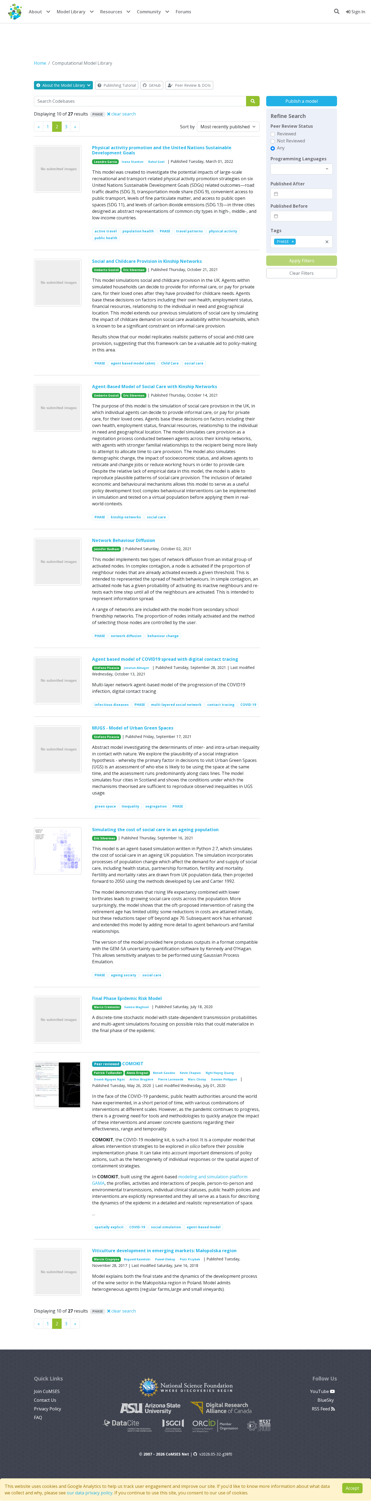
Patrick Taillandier (108, 1073)
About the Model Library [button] (63, 85)
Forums (183, 12)
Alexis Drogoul (137, 1073)
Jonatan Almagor (136, 668)
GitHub (154, 85)
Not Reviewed (291, 141)
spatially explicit (109, 1227)
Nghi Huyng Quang (220, 1073)
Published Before (289, 206)
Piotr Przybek (190, 1259)
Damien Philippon (224, 1079)
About (35, 12)
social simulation (166, 1227)
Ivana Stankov (132, 162)
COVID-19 (248, 704)
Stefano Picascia (106, 668)
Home (40, 63)
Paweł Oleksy (165, 1259)
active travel (106, 231)
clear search (123, 114)
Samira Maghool (136, 1007)
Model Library (71, 12)
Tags (276, 230)
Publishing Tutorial (119, 85)
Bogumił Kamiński (137, 1259)
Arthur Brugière (141, 1079)
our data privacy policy (89, 1493)
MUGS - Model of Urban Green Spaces (132, 728)
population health (138, 231)
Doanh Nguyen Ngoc (109, 1079)
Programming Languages (298, 158)
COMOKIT (132, 1064)
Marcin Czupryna (106, 1259)
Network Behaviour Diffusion (123, 540)
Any (281, 148)
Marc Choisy (197, 1079)
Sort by (187, 127)
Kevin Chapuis (190, 1073)
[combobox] (302, 169)
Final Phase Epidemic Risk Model (127, 998)
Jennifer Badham (106, 549)
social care (193, 363)
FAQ (38, 1417)
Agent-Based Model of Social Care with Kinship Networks (154, 387)
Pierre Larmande (170, 1079)
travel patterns (189, 231)
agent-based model (204, 1227)
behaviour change (163, 636)
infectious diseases (112, 704)
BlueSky (326, 1400)
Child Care (170, 363)
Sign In (357, 12)
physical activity (223, 231)
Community (149, 12)
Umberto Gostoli (106, 270)
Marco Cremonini (107, 1007)
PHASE (165, 231)
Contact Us (45, 1400)
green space (105, 806)
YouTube (320, 1391)
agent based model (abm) (133, 363)
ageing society (123, 975)
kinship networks (126, 517)
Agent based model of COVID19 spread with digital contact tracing (165, 659)
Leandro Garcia (105, 162)
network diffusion (126, 636)
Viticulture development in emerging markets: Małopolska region (164, 1251)
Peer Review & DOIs (192, 85)
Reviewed (286, 133)
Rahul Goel (156, 162)
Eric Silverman (133, 270)
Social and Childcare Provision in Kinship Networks (147, 261)
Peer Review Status (292, 126)
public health (106, 238)
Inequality (130, 806)
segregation (156, 806)
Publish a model (301, 101)
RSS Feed (321, 1409)
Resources (111, 12)
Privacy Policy (47, 1409)
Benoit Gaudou (164, 1073)
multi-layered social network (176, 704)
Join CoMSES (47, 1391)
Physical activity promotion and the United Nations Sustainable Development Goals (161, 150)
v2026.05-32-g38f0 (215, 1454)
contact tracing (220, 704)
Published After (288, 183)
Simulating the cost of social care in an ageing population (155, 830)
